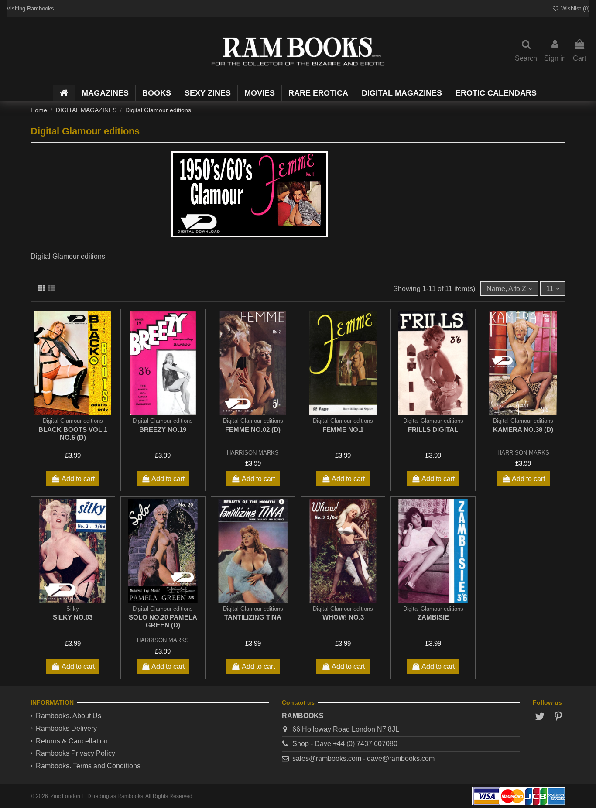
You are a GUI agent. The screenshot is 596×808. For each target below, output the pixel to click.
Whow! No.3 (343, 617)
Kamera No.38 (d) (523, 429)
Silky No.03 (72, 617)
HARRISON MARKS (253, 452)
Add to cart (78, 479)
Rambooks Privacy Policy (75, 753)
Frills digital (433, 429)
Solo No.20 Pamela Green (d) (163, 621)
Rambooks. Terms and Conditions (88, 766)
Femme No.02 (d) (253, 429)
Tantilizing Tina (252, 617)
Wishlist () (574, 8)
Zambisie (433, 617)
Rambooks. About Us (68, 715)
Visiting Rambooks (30, 8)
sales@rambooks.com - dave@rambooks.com (363, 758)
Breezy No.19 (162, 429)
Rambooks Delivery (66, 728)
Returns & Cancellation (72, 741)
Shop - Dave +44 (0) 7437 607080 (344, 743)
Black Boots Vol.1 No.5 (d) (72, 433)
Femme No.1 (342, 429)
